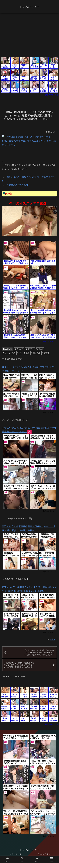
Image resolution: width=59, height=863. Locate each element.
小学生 (5, 428)
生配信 (31, 530)
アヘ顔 (15, 371)
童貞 (27, 353)
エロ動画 (8, 349)
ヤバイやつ (14, 367)
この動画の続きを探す (18, 185)
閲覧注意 (44, 367)
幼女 (38, 428)
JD (20, 353)
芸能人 (10, 591)
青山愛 (41, 349)
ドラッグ (23, 371)
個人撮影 (25, 367)
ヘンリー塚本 (15, 587)
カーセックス (10, 353)
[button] (53, 535)
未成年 (53, 428)
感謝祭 (40, 591)
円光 (32, 367)
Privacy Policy (44, 854)
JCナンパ (23, 431)
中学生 (12, 428)
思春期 (5, 431)
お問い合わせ (15, 854)
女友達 (15, 526)
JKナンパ (14, 431)
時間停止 (18, 591)
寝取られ (6, 526)
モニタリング (30, 591)
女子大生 (36, 353)
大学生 (46, 353)
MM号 (5, 587)
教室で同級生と (35, 526)
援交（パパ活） (19, 530)
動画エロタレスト (51, 95)
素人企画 (20, 349)
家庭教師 (23, 526)
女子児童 (45, 428)
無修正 (5, 367)
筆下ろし (31, 349)
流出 (37, 367)
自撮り (8, 371)
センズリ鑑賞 (40, 587)
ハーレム (48, 526)
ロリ (33, 428)
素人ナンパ (27, 587)
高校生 (19, 428)
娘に (9, 530)
